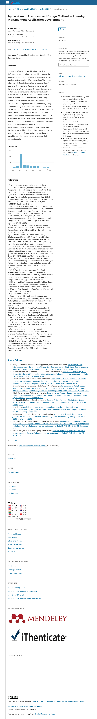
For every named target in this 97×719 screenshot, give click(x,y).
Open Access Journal (16, 548)
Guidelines (12, 566)
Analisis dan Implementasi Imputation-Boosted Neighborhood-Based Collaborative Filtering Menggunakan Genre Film (45, 408)
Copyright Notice (14, 570)
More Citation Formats (68, 65)
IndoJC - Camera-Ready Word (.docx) (22, 591)
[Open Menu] (7, 2)
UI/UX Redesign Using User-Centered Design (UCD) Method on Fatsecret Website (49, 373)
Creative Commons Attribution (43, 702)
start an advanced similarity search (33, 446)
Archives (18, 9)
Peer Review (12, 537)
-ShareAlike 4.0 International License (70, 702)
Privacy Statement (15, 544)
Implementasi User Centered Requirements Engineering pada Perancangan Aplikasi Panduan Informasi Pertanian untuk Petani (49, 380)
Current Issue (13, 472)
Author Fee (12, 551)
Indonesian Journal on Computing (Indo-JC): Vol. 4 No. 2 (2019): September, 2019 (45, 383)
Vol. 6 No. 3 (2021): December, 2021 (36, 9)
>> (16, 440)
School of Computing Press (44, 714)
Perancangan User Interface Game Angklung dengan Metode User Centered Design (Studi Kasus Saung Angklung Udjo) (50, 367)
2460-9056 (12, 458)
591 (63, 29)
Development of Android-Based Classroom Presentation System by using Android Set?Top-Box (47, 394)
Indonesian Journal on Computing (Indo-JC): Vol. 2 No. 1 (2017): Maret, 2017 (59, 390)
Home (10, 9)
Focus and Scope (14, 534)
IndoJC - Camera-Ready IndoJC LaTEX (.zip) (24, 598)
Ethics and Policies (15, 541)
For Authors (12, 490)
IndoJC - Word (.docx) (16, 588)
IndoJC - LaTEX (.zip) (16, 595)
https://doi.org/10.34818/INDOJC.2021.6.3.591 (30, 49)
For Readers (12, 486)
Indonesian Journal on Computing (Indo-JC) (25, 706)
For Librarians (13, 493)
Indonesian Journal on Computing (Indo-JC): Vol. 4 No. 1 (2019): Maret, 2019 (48, 369)
